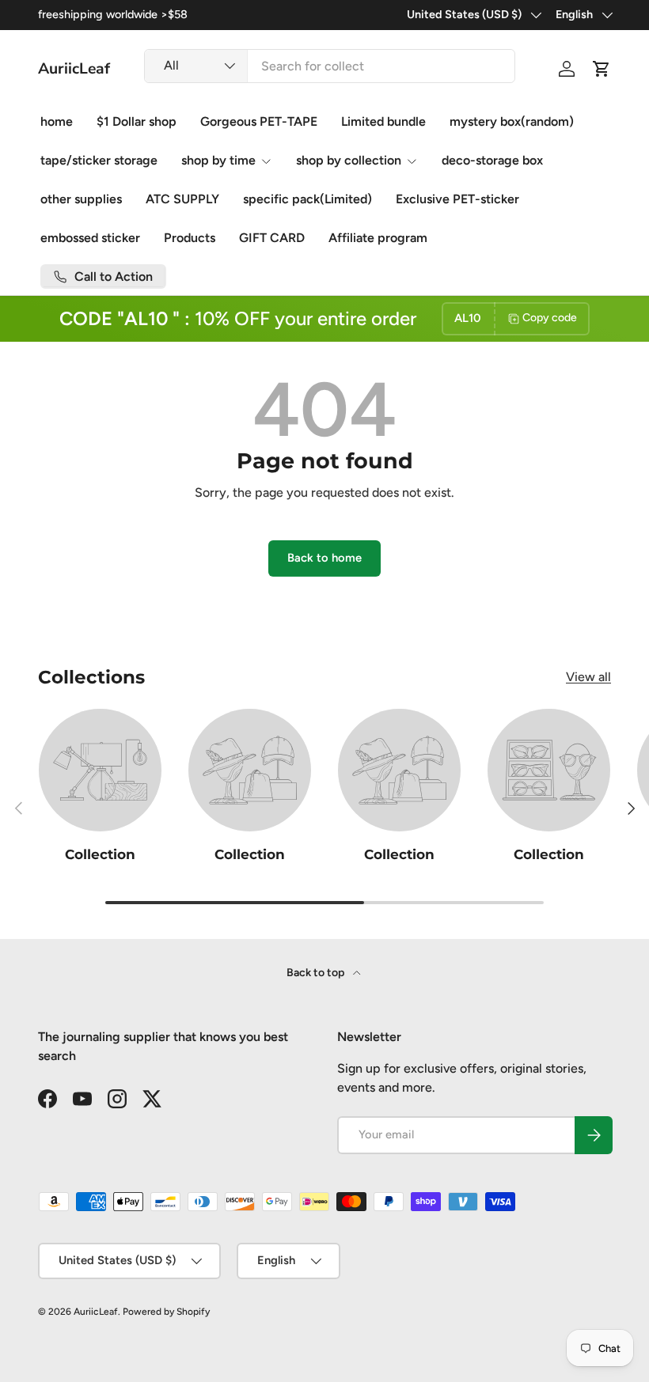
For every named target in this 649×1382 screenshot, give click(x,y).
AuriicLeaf (96, 1311)
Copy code (549, 317)
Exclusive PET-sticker (457, 198)
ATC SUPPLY (182, 198)
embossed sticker (90, 237)
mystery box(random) (512, 121)
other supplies (81, 198)
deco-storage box (492, 160)
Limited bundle (383, 121)
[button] (601, 68)
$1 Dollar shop (136, 121)
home (56, 121)
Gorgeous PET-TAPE (258, 121)
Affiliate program (377, 237)
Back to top (317, 972)
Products (189, 237)
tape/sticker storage (99, 160)
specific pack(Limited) (307, 198)
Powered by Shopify (166, 1311)
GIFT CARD (272, 237)
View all (588, 676)
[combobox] (329, 66)
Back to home (324, 558)
